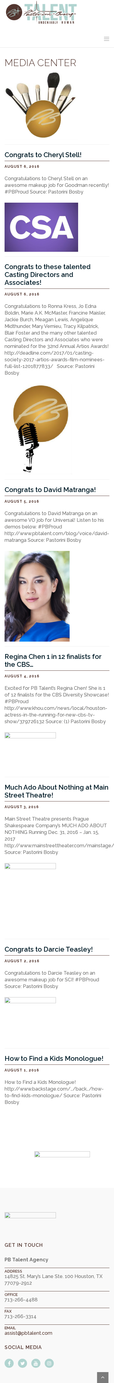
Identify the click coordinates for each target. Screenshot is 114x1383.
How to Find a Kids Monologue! (54, 1058)
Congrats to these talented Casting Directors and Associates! (48, 274)
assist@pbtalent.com (28, 1333)
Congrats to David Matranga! (50, 490)
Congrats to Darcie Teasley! (49, 949)
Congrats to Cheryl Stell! (43, 155)
